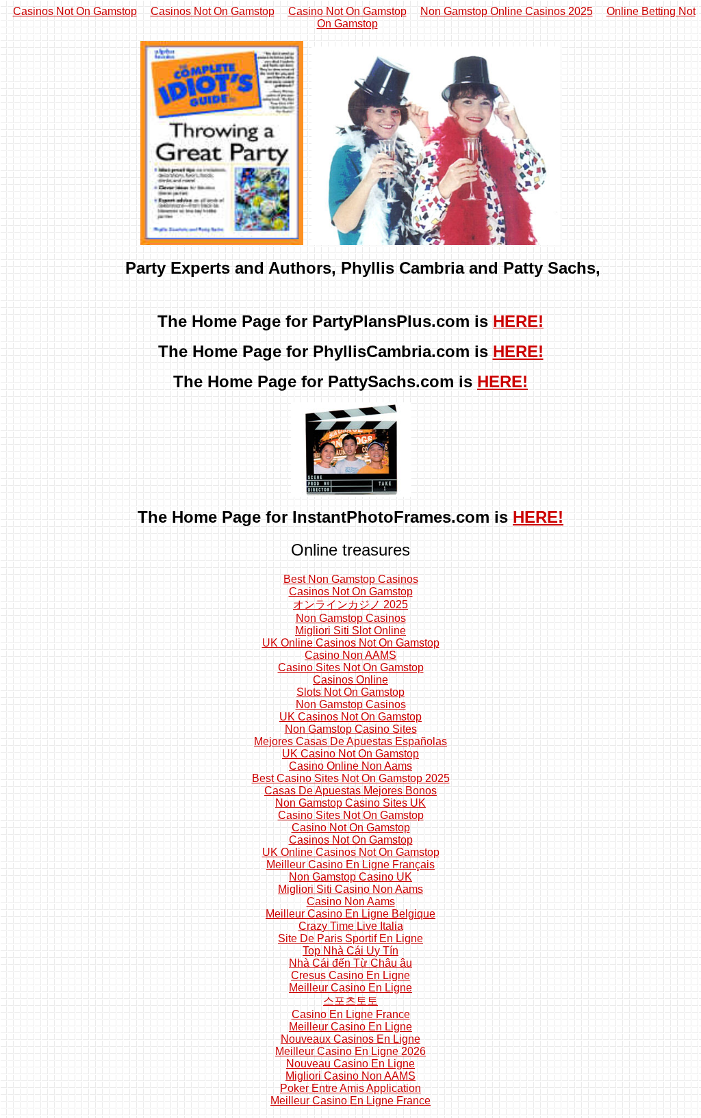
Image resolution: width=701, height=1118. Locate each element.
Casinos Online (350, 680)
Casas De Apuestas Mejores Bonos (350, 790)
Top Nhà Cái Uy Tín (350, 951)
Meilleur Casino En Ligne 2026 (350, 1051)
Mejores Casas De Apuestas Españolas (350, 741)
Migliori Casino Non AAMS (350, 1076)
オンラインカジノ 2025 (350, 604)
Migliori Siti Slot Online (350, 630)
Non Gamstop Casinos (351, 618)
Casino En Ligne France (351, 1014)
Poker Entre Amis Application (350, 1088)
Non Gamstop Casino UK (350, 877)
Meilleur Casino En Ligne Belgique (350, 914)
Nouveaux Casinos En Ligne (350, 1039)
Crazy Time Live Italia (350, 926)
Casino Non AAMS (350, 655)
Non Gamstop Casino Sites (351, 729)
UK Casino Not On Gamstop (350, 753)
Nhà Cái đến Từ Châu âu (350, 963)
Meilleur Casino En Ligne (350, 987)
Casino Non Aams (351, 901)
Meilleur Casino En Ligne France (350, 1100)
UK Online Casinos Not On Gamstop (350, 643)
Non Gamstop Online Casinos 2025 (506, 11)
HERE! (518, 351)
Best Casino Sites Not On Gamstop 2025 (351, 778)
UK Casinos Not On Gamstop (350, 717)
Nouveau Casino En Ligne (350, 1063)
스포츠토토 (350, 1000)
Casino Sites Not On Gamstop (351, 667)
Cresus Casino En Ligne (350, 975)
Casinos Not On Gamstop (75, 11)
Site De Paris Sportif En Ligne (350, 938)
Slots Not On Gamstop (350, 692)
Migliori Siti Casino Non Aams (350, 889)
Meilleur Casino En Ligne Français (350, 864)
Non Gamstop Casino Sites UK (350, 803)
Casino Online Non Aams (350, 766)
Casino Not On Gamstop (347, 11)
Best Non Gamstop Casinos (350, 579)
